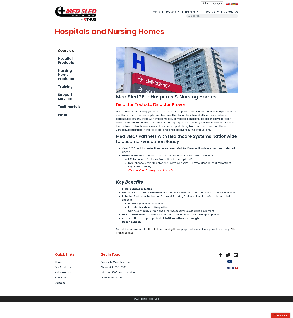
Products (170, 11)
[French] (230, 4)
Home (156, 11)
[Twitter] (228, 255)
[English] (227, 4)
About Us (209, 11)
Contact (60, 283)
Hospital (153, 229)
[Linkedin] (235, 255)
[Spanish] (236, 4)
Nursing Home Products (66, 74)
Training (190, 11)
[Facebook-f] (220, 255)
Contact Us (231, 11)
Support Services (65, 96)
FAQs (62, 115)
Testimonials (69, 106)
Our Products (63, 267)
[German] (233, 4)
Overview (66, 50)
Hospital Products (66, 60)
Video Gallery (63, 272)
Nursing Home (172, 229)
